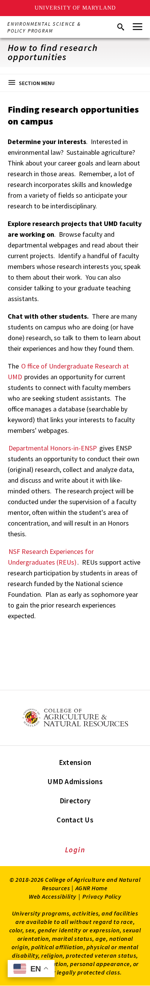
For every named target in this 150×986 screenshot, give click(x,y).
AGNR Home (91, 888)
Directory (75, 800)
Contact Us (75, 819)
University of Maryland (75, 8)
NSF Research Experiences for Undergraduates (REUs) (51, 557)
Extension (75, 762)
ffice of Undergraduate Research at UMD (68, 371)
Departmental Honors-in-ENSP (53, 448)
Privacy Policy (101, 896)
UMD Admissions (75, 781)
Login (75, 849)
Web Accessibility (53, 896)
